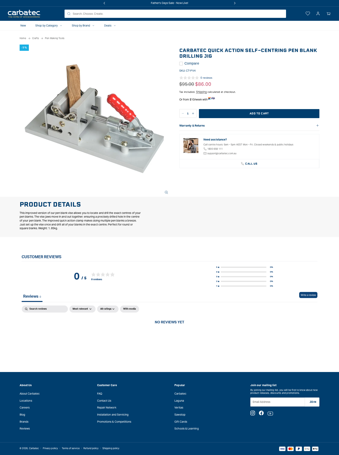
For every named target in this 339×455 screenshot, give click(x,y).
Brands (24, 421)
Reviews (25, 428)
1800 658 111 (215, 148)
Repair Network (106, 407)
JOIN (313, 402)
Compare (191, 63)
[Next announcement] (235, 3)
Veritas (178, 407)
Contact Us (104, 400)
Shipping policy (110, 448)
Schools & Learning (186, 428)
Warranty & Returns (192, 125)
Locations (26, 400)
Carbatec (180, 393)
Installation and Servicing (113, 414)
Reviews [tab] (32, 296)
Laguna (179, 400)
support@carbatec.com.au (222, 153)
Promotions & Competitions (114, 421)
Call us (251, 164)
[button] (328, 13)
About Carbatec (30, 393)
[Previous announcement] (104, 3)
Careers (25, 407)
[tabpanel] (169, 335)
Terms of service (71, 448)
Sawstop (179, 414)
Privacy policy (50, 448)
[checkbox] (129, 309)
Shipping (201, 92)
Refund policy (90, 448)
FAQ (99, 393)
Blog (22, 414)
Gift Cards (180, 421)
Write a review (308, 295)
